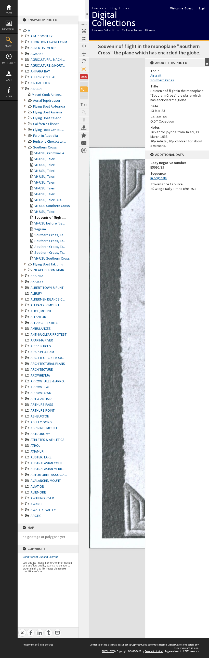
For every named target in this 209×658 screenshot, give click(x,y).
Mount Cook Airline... (47, 94)
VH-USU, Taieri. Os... (48, 200)
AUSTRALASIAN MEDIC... (48, 469)
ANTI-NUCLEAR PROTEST (49, 334)
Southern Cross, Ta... (50, 235)
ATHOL (35, 445)
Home (9, 12)
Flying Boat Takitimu (48, 264)
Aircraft (155, 75)
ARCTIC (36, 515)
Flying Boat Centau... (48, 129)
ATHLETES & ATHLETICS (47, 439)
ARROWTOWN (41, 393)
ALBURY (36, 293)
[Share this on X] (22, 630)
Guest (189, 8)
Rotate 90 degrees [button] (84, 61)
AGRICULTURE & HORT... (48, 65)
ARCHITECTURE (42, 369)
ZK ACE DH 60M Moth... (49, 270)
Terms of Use (46, 644)
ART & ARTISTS (42, 398)
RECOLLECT (108, 651)
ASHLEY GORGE (42, 422)
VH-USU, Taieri (44, 159)
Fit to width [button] (84, 46)
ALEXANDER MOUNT (45, 305)
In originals (158, 178)
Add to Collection (84, 135)
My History (9, 63)
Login (9, 79)
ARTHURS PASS (42, 404)
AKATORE (38, 281)
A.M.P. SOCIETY (42, 36)
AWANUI (36, 504)
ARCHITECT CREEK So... (47, 357)
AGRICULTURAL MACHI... (48, 59)
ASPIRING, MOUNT (44, 428)
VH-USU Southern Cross (52, 205)
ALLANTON (38, 317)
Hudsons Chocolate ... (49, 141)
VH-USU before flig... (49, 223)
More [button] (9, 96)
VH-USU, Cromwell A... (50, 153)
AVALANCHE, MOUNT (46, 480)
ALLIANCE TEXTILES (44, 322)
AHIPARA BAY (40, 71)
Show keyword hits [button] (84, 112)
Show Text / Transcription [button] (84, 105)
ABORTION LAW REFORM (49, 42)
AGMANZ (37, 53)
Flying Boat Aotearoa (49, 106)
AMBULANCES (41, 328)
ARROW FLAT (40, 387)
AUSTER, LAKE (41, 457)
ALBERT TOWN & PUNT (47, 287)
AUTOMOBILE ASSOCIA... (49, 474)
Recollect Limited (154, 651)
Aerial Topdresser (46, 100)
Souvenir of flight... (50, 217)
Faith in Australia (45, 135)
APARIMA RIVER (42, 340)
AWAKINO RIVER (42, 498)
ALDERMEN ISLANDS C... (48, 299)
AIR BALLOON (40, 83)
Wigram (40, 229)
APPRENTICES (41, 346)
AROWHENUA (40, 375)
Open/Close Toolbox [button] (87, 9)
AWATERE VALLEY (43, 509)
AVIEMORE (38, 492)
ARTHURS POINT (43, 410)
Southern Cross (45, 147)
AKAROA (37, 276)
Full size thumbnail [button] (84, 31)
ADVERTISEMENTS (44, 48)
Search (9, 46)
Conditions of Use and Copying (40, 557)
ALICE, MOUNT (41, 311)
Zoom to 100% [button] (84, 69)
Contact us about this (84, 143)
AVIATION (37, 486)
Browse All (9, 29)
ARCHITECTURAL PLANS (48, 363)
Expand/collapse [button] (207, 62)
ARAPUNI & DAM (42, 352)
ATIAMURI (37, 451)
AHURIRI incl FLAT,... (45, 77)
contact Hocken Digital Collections (168, 644)
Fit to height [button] (84, 53)
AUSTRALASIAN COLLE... (48, 463)
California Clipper (46, 124)
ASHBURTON (40, 416)
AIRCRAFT (38, 88)
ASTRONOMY (40, 433)
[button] (84, 89)
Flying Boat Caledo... (48, 118)
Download (84, 127)
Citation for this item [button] (84, 150)
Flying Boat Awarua (47, 112)
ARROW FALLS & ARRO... (48, 381)
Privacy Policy (30, 644)
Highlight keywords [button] (84, 120)
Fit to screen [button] (84, 38)
